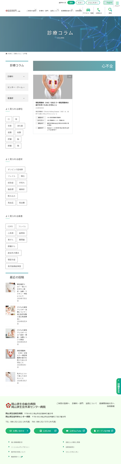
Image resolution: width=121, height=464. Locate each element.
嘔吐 (23, 176)
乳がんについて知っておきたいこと (22, 375)
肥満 (50, 125)
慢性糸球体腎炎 (62, 123)
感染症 (10, 182)
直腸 (10, 132)
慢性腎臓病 (53, 117)
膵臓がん (11, 246)
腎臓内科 (62, 120)
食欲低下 (53, 130)
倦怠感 (57, 128)
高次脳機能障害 (14, 266)
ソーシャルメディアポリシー (20, 447)
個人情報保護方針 (17, 442)
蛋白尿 (64, 128)
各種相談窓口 (70, 447)
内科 (48, 120)
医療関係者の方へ (107, 403)
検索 (110, 13)
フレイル (11, 176)
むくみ (53, 128)
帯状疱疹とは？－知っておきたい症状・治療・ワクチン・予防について (22, 290)
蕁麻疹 (22, 189)
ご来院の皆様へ (63, 403)
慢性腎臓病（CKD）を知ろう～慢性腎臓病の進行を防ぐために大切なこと (52, 103)
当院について (91, 403)
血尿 (68, 128)
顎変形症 (11, 259)
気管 (10, 125)
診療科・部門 (77, 403)
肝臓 (10, 139)
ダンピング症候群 (15, 169)
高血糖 (22, 202)
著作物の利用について (18, 452)
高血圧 (56, 123)
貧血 (61, 128)
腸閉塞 (22, 239)
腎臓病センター (54, 120)
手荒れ (22, 182)
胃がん (10, 239)
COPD (10, 226)
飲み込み (11, 195)
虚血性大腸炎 (13, 252)
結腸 (19, 132)
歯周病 (22, 233)
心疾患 (10, 233)
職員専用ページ (16, 457)
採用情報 (111, 406)
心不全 (49, 130)
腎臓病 (59, 117)
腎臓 (52, 123)
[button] (18, 430)
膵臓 (10, 145)
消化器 (20, 125)
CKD (48, 117)
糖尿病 (49, 123)
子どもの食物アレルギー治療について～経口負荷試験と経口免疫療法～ (22, 313)
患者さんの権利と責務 (73, 442)
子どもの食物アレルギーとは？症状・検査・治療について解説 (22, 335)
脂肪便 (10, 189)
